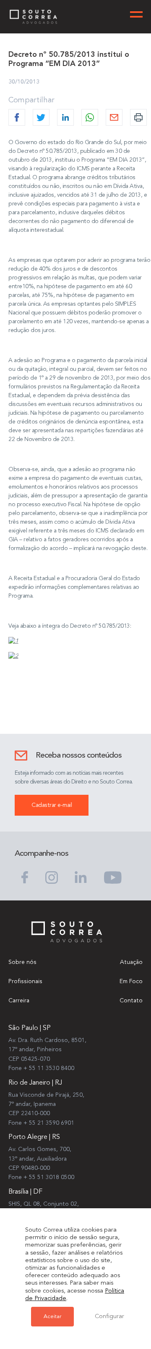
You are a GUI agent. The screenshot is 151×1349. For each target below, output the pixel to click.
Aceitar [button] (52, 1316)
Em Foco (131, 981)
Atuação (131, 962)
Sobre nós (22, 962)
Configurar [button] (109, 1317)
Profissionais (25, 981)
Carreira (18, 1001)
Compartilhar (31, 100)
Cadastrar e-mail (51, 805)
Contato (131, 1001)
